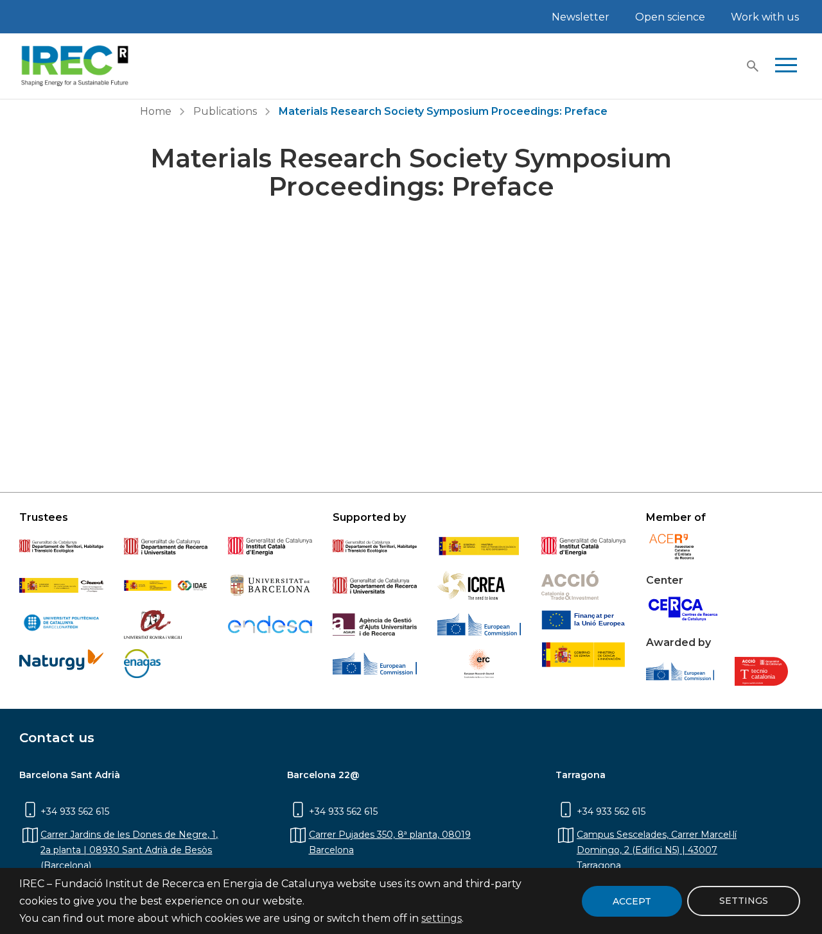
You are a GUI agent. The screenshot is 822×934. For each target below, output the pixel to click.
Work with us (765, 17)
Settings (743, 901)
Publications (225, 111)
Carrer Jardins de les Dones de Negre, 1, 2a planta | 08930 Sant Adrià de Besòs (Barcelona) (129, 850)
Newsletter (580, 17)
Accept (632, 901)
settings (441, 919)
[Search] (752, 66)
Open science (670, 17)
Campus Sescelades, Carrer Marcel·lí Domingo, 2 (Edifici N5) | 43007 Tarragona (657, 850)
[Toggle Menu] (786, 66)
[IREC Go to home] (75, 66)
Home (155, 111)
